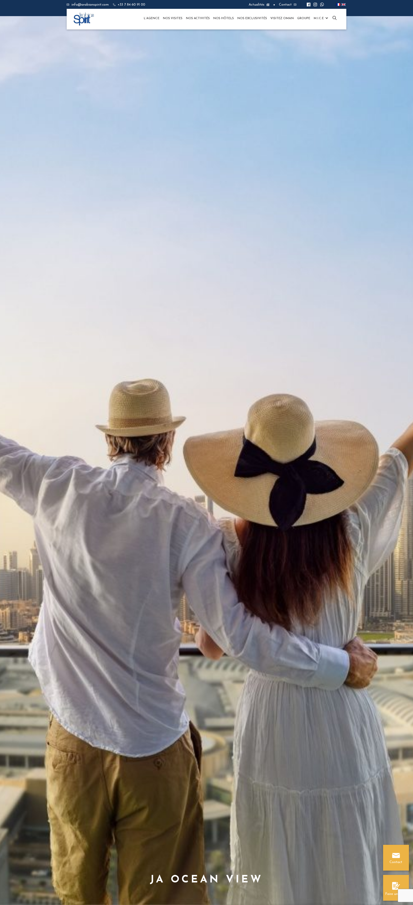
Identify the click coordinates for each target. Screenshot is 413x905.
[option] (206, 452)
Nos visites (172, 18)
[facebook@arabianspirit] (308, 5)
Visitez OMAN (282, 18)
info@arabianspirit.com (90, 4)
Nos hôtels (223, 18)
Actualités (256, 4)
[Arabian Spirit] (84, 19)
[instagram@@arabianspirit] (315, 5)
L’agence (151, 18)
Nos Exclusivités (252, 18)
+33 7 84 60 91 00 (131, 4)
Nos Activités (198, 18)
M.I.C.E (319, 18)
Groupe (303, 18)
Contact (285, 4)
